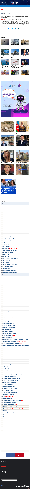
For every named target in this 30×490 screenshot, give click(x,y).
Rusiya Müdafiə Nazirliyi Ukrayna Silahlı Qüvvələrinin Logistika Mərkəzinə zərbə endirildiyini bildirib (15, 364)
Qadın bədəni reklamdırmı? (6, 372)
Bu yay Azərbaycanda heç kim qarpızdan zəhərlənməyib (11, 244)
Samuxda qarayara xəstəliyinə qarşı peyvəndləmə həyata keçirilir (11, 309)
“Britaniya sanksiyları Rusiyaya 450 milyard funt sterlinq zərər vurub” (12, 422)
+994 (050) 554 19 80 (3, 471)
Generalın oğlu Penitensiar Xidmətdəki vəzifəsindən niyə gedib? (21, 133)
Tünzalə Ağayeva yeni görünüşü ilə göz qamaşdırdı (9, 402)
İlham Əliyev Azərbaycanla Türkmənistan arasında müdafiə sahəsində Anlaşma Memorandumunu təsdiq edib (16, 346)
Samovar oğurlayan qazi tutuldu (7, 418)
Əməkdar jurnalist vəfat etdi (6, 268)
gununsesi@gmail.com (4, 472)
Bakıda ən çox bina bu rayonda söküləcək (21, 162)
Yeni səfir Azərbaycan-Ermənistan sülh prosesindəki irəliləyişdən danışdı (12, 420)
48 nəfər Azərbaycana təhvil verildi (7, 337)
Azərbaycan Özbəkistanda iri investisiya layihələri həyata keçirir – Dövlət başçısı (13, 374)
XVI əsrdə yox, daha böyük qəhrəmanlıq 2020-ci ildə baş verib (12, 343)
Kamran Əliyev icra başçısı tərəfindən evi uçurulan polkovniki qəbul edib (7, 148)
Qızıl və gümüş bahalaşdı (6, 262)
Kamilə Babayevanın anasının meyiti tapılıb (6, 162)
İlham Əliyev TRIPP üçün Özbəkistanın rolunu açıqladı (9, 368)
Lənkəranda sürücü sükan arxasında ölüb (8, 390)
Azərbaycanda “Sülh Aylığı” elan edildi (8, 370)
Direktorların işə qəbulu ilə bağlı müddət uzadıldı (9, 386)
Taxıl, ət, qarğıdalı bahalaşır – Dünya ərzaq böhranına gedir (10, 258)
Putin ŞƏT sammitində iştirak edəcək (7, 319)
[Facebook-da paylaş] (5, 28)
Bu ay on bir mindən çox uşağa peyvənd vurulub (9, 327)
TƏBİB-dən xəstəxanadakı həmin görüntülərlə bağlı (11, 404)
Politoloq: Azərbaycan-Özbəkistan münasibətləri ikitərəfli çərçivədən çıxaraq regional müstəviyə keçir (15, 339)
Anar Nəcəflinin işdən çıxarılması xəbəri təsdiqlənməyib (6, 176)
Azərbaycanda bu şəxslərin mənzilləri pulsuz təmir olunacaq (10, 264)
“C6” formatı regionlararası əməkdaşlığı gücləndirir (9, 376)
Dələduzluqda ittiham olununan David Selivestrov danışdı (22, 147)
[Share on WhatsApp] (2, 28)
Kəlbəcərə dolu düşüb (6, 426)
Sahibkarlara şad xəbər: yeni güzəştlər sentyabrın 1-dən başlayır (11, 240)
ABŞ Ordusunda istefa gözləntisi (7, 256)
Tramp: (8, 396)
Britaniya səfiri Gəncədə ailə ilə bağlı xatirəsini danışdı (10, 424)
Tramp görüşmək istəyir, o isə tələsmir (8, 384)
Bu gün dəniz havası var (6, 254)
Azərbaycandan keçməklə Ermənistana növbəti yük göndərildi (10, 412)
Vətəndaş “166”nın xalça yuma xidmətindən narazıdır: (15, 341)
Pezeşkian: (10, 317)
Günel (4, 13)
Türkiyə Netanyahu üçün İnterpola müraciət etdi (9, 325)
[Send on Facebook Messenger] (9, 28)
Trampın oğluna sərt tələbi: (24, 56)
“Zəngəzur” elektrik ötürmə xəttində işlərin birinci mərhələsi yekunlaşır (14, 400)
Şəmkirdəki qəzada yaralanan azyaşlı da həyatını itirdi (10, 388)
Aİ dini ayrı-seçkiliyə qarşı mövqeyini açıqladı (10, 238)
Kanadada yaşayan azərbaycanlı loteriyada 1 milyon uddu (10, 272)
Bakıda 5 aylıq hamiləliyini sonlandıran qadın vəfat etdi (10, 392)
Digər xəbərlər (15, 450)
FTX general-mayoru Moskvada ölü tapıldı (8, 394)
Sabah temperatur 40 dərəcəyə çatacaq (8, 236)
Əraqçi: (22, 66)
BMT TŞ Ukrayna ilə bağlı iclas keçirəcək (8, 252)
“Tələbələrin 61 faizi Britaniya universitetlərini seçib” (9, 430)
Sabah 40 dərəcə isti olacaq (6, 410)
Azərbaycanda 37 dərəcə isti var (7, 246)
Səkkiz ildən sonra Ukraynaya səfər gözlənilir (8, 315)
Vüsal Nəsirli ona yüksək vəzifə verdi (7, 414)
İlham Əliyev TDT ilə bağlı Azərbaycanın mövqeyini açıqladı (10, 380)
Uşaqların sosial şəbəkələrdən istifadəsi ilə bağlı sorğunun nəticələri (11, 366)
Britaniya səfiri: (13, 408)
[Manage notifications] (28, 488)
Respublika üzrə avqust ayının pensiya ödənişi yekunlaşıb (10, 406)
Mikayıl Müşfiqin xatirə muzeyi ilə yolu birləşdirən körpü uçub (7, 133)
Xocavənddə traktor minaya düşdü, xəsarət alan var (9, 333)
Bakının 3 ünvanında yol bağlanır (8, 321)
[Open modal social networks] (18, 28)
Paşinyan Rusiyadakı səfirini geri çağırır (8, 416)
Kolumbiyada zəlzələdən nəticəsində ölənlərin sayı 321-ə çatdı (15, 67)
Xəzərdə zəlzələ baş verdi (6, 260)
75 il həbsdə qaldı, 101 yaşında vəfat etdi (8, 266)
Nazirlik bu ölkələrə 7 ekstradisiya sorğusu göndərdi (9, 313)
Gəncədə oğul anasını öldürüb (7, 329)
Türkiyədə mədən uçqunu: (24, 77)
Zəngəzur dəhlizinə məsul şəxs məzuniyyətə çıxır (9, 242)
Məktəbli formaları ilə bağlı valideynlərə (9, 335)
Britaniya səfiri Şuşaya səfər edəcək (7, 398)
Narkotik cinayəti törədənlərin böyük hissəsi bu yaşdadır (10, 250)
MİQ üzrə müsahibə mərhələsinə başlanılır (8, 331)
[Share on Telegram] (15, 28)
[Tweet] (13, 28)
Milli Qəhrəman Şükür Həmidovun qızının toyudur (22, 176)
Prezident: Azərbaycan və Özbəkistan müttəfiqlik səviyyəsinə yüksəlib (12, 378)
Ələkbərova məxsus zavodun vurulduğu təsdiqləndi (9, 382)
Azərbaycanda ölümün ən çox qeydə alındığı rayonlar (9, 270)
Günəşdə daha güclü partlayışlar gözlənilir (8, 323)
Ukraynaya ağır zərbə (10, 248)
